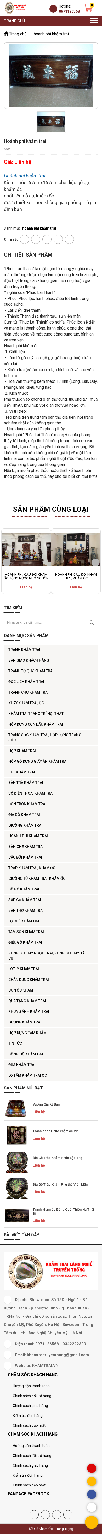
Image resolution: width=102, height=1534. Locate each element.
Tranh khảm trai (24, 650)
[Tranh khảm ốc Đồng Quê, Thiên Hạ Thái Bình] (17, 1215)
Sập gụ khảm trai (24, 900)
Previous (6, 562)
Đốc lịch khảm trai (26, 682)
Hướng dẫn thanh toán (31, 1386)
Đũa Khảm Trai (21, 1065)
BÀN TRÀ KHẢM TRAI (25, 783)
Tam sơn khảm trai (26, 932)
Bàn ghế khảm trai (26, 847)
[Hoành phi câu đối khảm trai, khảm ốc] (75, 549)
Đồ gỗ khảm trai (23, 889)
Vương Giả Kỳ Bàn (46, 1104)
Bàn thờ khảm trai (26, 910)
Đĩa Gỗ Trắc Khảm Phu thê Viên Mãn (60, 1185)
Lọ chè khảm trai (24, 921)
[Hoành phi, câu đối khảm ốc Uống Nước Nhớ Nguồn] (26, 549)
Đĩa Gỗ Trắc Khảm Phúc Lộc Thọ (57, 1158)
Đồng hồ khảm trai (26, 1054)
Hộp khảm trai (22, 751)
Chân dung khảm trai (28, 979)
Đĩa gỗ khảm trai (24, 815)
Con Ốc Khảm (20, 990)
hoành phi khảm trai (28, 836)
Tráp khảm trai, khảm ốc (31, 868)
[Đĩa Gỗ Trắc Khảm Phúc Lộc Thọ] (17, 1162)
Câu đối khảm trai (25, 857)
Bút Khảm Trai (21, 772)
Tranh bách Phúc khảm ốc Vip (56, 1131)
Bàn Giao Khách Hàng (28, 660)
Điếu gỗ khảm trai (25, 942)
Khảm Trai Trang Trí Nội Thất (36, 714)
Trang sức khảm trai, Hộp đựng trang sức (44, 737)
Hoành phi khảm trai (24, 175)
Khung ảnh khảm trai (28, 1011)
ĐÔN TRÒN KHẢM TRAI (27, 804)
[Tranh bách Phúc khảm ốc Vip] (17, 1135)
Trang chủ (14, 21)
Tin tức (15, 1043)
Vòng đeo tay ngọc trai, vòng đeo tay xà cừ (46, 955)
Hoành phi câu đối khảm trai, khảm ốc (76, 576)
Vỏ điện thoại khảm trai (31, 793)
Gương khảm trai (24, 1022)
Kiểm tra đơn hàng (28, 1416)
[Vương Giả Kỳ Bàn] (17, 1108)
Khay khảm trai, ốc (26, 703)
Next (95, 562)
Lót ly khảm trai (23, 969)
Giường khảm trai (25, 825)
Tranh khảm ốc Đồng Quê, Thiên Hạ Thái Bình (63, 1211)
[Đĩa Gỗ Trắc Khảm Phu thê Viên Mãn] (17, 1189)
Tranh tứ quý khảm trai (31, 671)
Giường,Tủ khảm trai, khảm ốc (36, 878)
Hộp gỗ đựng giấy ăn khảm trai (37, 761)
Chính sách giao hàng (30, 1406)
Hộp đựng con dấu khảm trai (35, 724)
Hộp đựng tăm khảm (27, 1033)
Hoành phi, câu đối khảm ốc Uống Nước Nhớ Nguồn (26, 576)
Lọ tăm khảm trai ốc (27, 1075)
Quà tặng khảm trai (27, 1001)
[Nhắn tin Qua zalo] (91, 1507)
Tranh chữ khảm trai (28, 692)
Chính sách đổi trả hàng (32, 1396)
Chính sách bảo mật (29, 1425)
